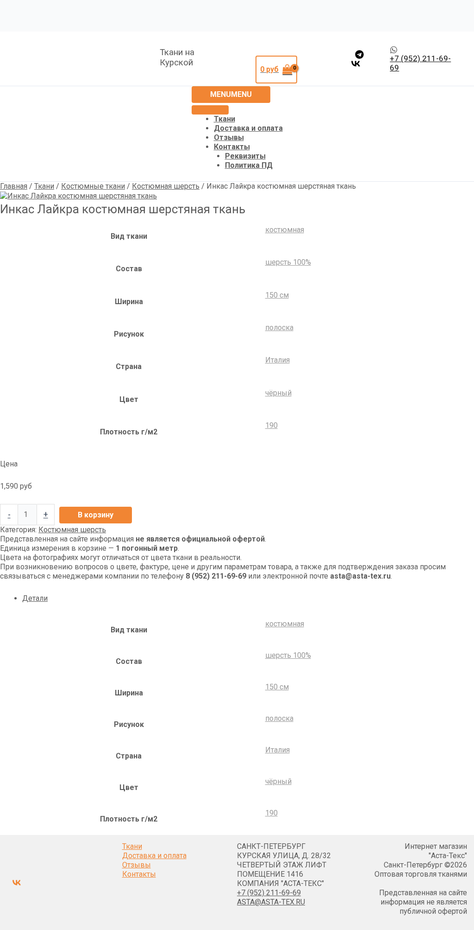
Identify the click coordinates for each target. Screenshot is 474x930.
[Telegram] (359, 54)
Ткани (224, 119)
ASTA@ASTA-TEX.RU (271, 902)
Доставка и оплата (248, 128)
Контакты (232, 146)
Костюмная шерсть (166, 186)
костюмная (284, 229)
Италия (277, 360)
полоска (279, 327)
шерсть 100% (288, 262)
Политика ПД (249, 165)
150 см (277, 295)
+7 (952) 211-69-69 (269, 892)
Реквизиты (245, 156)
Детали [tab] (35, 598)
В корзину (95, 514)
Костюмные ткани (93, 186)
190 (271, 425)
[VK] (355, 63)
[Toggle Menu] (210, 110)
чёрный (278, 393)
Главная (13, 186)
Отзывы (229, 137)
